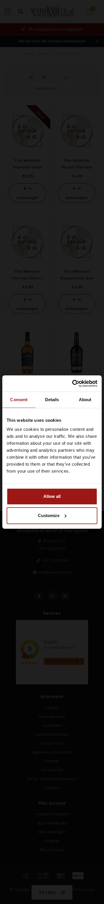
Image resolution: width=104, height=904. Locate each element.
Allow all (52, 496)
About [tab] (85, 399)
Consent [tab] (18, 399)
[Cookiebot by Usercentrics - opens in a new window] (73, 383)
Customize (49, 515)
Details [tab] (52, 399)
